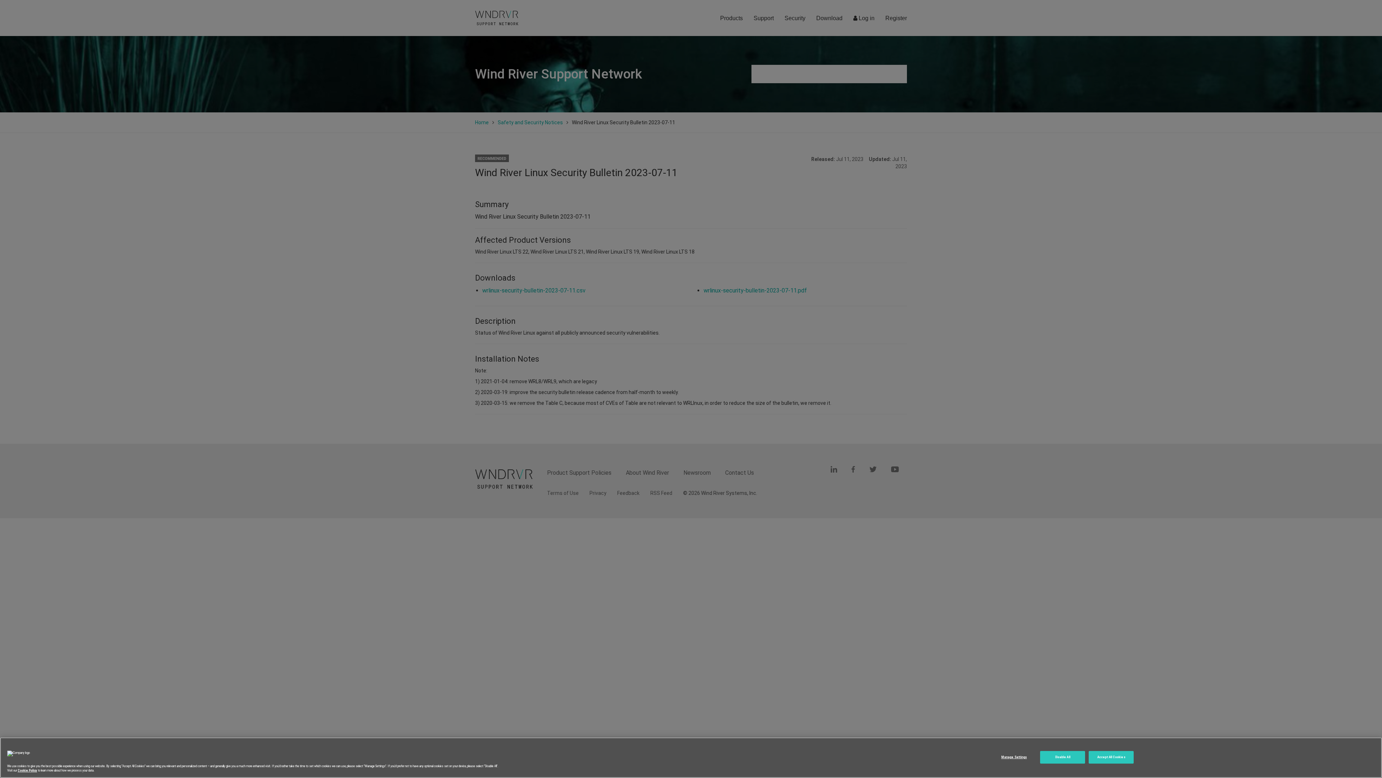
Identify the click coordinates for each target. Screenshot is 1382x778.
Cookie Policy (27, 770)
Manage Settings (1014, 757)
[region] (691, 757)
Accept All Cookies (1111, 757)
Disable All (1062, 757)
